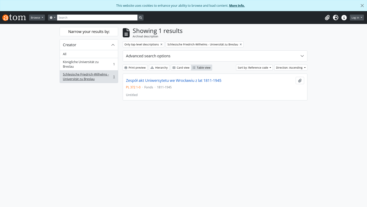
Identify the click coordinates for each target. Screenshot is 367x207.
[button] (327, 17)
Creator (69, 44)
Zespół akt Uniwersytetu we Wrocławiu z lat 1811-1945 (173, 80)
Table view (203, 67)
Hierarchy (161, 67)
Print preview (137, 67)
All (64, 54)
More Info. (237, 5)
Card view (182, 67)
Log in (356, 17)
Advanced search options (148, 55)
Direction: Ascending (289, 67)
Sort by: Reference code (253, 67)
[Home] (15, 17)
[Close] (362, 5)
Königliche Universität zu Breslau (89, 64)
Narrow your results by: (89, 31)
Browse (36, 17)
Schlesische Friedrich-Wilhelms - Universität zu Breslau (89, 76)
